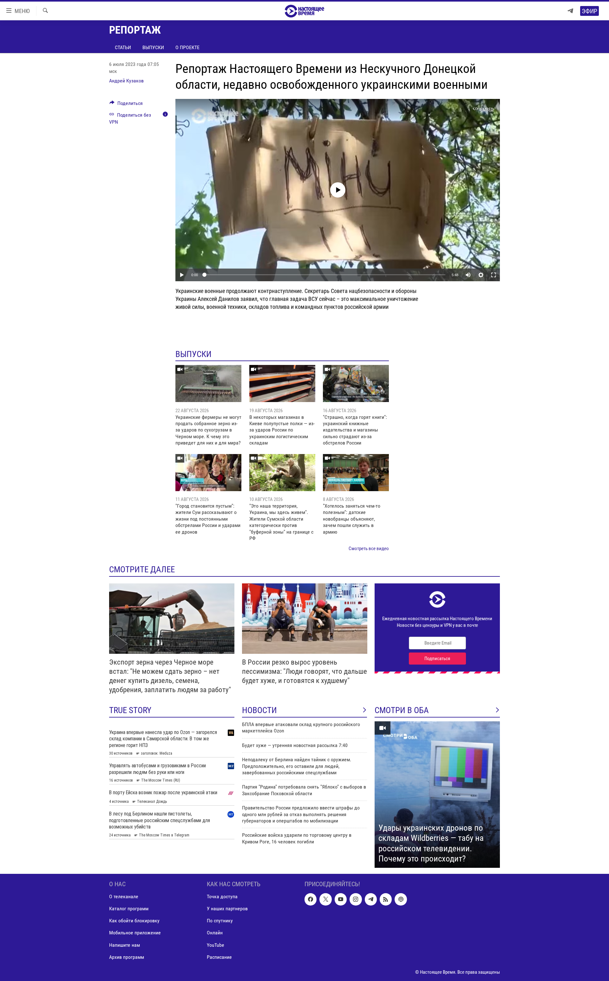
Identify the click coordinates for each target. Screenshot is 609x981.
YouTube (215, 945)
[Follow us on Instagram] (356, 899)
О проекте (187, 47)
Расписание (219, 957)
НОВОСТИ (259, 710)
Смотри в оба (402, 710)
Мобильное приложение (135, 933)
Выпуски (153, 47)
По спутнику (220, 921)
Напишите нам (124, 945)
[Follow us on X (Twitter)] (325, 899)
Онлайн (215, 933)
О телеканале (123, 896)
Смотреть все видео (369, 548)
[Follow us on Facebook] (310, 899)
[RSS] (386, 899)
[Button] (126, 105)
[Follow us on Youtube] (341, 899)
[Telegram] (570, 11)
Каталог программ (128, 909)
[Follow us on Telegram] (371, 899)
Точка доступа (222, 896)
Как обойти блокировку (134, 921)
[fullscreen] (493, 275)
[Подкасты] (401, 899)
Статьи (123, 47)
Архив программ (126, 957)
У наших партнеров (227, 909)
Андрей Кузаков (126, 81)
